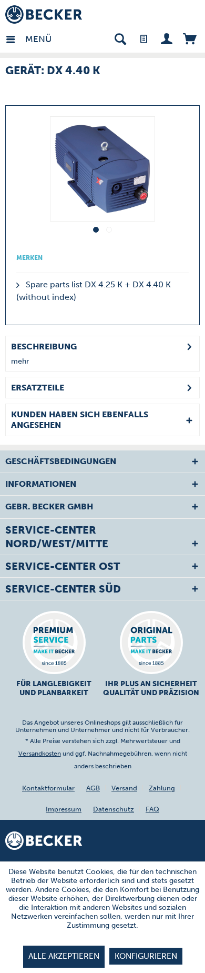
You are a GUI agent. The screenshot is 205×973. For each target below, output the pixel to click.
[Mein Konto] (166, 38)
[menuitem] (15, 38)
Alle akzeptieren (63, 956)
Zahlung (162, 788)
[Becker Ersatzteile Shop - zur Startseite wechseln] (43, 14)
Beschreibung (44, 347)
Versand (124, 788)
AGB (93, 788)
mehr (20, 361)
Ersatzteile (37, 388)
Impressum (63, 809)
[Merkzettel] (143, 38)
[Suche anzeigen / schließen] (120, 38)
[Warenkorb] (189, 38)
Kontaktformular (48, 788)
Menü (27, 39)
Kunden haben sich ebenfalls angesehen (79, 419)
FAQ (152, 809)
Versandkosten (39, 753)
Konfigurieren (146, 956)
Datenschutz (113, 809)
